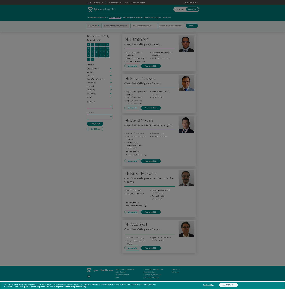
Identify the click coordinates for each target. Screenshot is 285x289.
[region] (142, 285)
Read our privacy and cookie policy (75, 287)
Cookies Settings (208, 285)
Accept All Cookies (228, 285)
